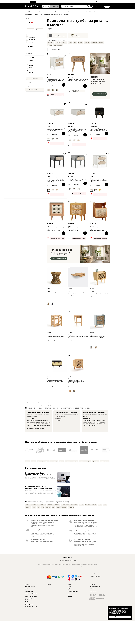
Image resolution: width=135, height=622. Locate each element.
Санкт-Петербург (34, 504)
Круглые (70, 42)
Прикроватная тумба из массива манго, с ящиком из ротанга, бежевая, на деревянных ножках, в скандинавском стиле (78, 81)
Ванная (51, 11)
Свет (81, 11)
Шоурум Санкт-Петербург (31, 606)
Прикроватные (50, 42)
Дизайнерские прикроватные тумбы (59, 35)
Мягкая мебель (88, 11)
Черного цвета (95, 461)
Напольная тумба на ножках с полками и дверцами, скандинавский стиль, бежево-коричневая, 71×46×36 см (100, 229)
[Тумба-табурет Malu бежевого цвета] (48, 303)
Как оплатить (28, 588)
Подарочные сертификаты (31, 593)
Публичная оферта (81, 561)
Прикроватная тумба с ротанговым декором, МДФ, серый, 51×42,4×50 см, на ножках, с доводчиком (77, 179)
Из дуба (46, 461)
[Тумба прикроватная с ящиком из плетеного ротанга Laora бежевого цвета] (70, 391)
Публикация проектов (73, 591)
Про (53, 1)
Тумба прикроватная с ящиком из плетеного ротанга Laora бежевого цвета (38, 414)
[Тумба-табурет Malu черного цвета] (52, 303)
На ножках (80, 42)
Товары (32, 2)
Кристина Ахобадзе (60, 416)
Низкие (81, 461)
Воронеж (81, 504)
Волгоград (94, 504)
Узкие (75, 42)
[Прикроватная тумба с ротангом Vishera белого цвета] (48, 90)
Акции (26, 601)
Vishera (49, 78)
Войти (107, 6)
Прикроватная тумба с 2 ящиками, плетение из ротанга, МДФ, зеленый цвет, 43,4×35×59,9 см (98, 338)
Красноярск (87, 504)
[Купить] (63, 85)
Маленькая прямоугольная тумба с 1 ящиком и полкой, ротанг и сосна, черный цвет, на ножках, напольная (98, 129)
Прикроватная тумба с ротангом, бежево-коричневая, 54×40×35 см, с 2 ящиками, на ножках (77, 229)
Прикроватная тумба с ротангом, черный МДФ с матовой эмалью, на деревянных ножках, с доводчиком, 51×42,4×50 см (55, 179)
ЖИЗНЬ (70, 596)
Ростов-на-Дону (74, 504)
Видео (69, 588)
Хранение (95, 11)
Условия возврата (29, 589)
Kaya (91, 335)
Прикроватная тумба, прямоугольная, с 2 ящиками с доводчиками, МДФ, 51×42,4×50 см (56, 80)
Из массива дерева (54, 461)
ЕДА (69, 594)
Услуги (38, 1)
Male (48, 379)
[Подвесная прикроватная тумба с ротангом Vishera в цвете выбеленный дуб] (78, 140)
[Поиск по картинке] (87, 6)
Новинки (27, 603)
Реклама (92, 588)
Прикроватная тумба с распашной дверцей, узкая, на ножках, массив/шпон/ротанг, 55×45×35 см (56, 229)
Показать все (35, 78)
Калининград (71, 507)
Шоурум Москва (29, 604)
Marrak (49, 335)
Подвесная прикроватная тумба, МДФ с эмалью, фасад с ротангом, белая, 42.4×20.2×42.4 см (56, 129)
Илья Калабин (86, 416)
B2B (57, 1)
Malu (48, 291)
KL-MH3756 (93, 126)
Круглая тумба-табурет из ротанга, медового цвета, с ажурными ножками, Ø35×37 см (56, 294)
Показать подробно (94, 577)
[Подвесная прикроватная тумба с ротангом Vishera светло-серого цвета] (70, 140)
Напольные (87, 42)
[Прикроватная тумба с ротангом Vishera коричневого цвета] (74, 188)
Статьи (69, 586)
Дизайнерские (94, 42)
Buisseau (71, 335)
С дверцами (75, 461)
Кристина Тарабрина (32, 416)
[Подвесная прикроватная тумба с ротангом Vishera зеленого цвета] (52, 139)
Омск (53, 507)
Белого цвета (40, 461)
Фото (49, 1)
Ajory (69, 291)
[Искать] (91, 6)
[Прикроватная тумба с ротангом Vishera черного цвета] (57, 90)
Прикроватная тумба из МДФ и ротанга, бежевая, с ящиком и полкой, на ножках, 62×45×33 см (78, 338)
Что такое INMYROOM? (95, 586)
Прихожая (70, 11)
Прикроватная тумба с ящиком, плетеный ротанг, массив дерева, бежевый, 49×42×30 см (76, 381)
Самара (105, 504)
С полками (50, 45)
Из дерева (101, 42)
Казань (100, 504)
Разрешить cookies (119, 616)
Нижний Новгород (65, 504)
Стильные (33, 461)
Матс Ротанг (72, 78)
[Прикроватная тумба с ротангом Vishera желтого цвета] (100, 190)
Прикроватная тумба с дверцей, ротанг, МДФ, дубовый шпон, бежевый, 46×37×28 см (100, 294)
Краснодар (57, 504)
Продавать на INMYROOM (31, 596)
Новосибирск (50, 504)
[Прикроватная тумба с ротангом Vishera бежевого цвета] (57, 190)
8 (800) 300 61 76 (106, 1)
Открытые (62, 461)
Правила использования (54, 561)
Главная (27, 1)
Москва (27, 504)
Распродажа (29, 11)
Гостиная (46, 11)
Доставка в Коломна (30, 586)
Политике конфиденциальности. (119, 612)
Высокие (27, 461)
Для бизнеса (28, 599)
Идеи (69, 584)
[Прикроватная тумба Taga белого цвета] (95, 347)
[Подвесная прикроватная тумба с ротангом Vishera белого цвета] (48, 139)
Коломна (92, 1)
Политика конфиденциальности (68, 561)
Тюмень (33, 507)
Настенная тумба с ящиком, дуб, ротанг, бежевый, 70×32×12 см (78, 293)
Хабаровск (64, 507)
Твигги (49, 226)
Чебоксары (48, 507)
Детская (76, 11)
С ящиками (64, 42)
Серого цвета (87, 461)
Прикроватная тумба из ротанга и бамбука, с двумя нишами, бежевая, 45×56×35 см (55, 338)
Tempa (92, 291)
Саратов (58, 507)
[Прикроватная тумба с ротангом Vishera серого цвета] (70, 188)
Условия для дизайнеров (30, 598)
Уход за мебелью (29, 591)
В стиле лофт (68, 461)
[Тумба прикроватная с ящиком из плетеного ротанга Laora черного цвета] (74, 391)
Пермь (42, 507)
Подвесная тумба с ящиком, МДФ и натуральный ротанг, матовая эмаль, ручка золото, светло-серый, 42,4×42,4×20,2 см (77, 129)
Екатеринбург (42, 504)
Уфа (38, 507)
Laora (70, 379)
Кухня (34, 11)
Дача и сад (57, 11)
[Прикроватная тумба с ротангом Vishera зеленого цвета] (52, 90)
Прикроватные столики (79, 35)
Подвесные (57, 42)
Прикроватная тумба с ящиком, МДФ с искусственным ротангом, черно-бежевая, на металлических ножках (56, 381)
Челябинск (28, 507)
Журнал (44, 1)
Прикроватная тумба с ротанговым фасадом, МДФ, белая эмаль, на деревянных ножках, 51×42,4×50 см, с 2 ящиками (99, 179)
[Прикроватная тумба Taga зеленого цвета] (91, 347)
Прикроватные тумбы (58, 45)
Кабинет (64, 11)
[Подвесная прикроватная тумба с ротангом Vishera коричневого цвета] (57, 139)
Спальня (40, 11)
